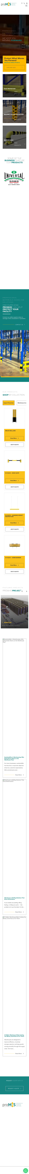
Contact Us (19, 324)
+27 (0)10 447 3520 (10, 1150)
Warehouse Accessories (8, 1139)
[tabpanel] (14, 492)
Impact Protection (7, 1137)
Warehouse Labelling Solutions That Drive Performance (14, 898)
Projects (5, 1125)
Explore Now (11, 67)
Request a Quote (13, 1088)
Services (5, 1122)
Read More (23, 46)
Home (4, 1116)
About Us (5, 1118)
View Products (17, 93)
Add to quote (15, 444)
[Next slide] (26, 591)
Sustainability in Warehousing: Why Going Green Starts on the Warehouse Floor (14, 759)
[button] (25, 1170)
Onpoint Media (22, 1171)
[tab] (8, 403)
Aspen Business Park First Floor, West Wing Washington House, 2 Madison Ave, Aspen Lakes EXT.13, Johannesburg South (15, 1157)
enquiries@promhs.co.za (11, 1153)
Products (5, 1120)
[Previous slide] (22, 591)
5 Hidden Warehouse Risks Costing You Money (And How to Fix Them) (14, 1035)
